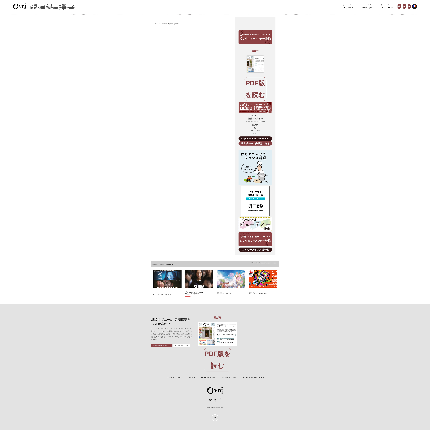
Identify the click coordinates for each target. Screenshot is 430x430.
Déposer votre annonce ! (255, 138)
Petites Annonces (255, 118)
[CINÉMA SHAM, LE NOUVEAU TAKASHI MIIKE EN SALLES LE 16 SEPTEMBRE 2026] (194, 297)
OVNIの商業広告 (208, 377)
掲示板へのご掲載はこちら (255, 143)
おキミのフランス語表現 (255, 249)
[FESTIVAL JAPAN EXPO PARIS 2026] (224, 297)
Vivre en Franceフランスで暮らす (387, 6)
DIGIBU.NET (170, 264)
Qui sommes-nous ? (252, 377)
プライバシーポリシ (228, 377)
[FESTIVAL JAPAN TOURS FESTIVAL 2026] (258, 297)
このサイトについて (174, 377)
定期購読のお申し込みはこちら (161, 345)
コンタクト (191, 377)
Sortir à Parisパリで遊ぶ (348, 6)
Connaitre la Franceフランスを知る (367, 6)
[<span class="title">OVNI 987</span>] (255, 64)
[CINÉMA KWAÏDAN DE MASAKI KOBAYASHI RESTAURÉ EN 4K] (162, 297)
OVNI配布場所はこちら (182, 345)
